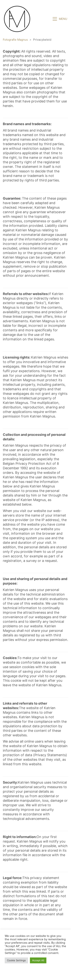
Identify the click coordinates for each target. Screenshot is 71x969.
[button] (60, 19)
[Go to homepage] (17, 19)
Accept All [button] (38, 960)
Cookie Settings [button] (16, 960)
